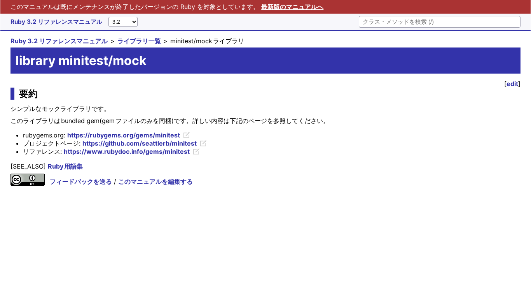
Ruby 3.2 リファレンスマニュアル (56, 21)
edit (512, 84)
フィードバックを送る (81, 181)
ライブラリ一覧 (139, 41)
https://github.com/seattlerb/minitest (139, 143)
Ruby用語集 (65, 166)
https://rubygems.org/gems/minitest (123, 135)
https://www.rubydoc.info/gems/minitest (127, 151)
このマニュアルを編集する (155, 181)
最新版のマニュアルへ (292, 7)
